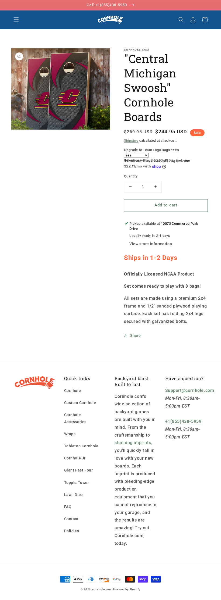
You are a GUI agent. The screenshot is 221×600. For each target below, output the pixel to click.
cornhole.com (102, 589)
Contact (71, 519)
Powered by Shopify (127, 589)
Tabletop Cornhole (81, 446)
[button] (16, 20)
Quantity (130, 176)
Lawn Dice (73, 494)
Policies (71, 531)
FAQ (68, 507)
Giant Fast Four (78, 470)
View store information (150, 244)
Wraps (70, 434)
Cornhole (72, 390)
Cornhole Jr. (75, 458)
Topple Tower (76, 482)
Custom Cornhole (80, 403)
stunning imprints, (133, 442)
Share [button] (135, 335)
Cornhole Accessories (75, 418)
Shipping (131, 140)
